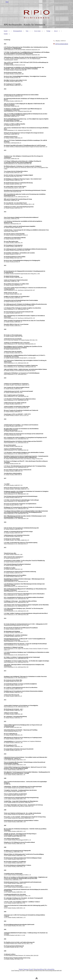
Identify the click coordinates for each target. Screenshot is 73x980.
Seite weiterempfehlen (49, 969)
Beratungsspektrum (17, 31)
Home (7, 1)
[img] (36, 14)
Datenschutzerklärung (39, 969)
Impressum (26, 969)
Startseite (21, 969)
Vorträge (48, 31)
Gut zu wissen (37, 31)
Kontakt (6, 33)
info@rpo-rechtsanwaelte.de (61, 43)
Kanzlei (5, 31)
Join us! (56, 31)
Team (27, 31)
